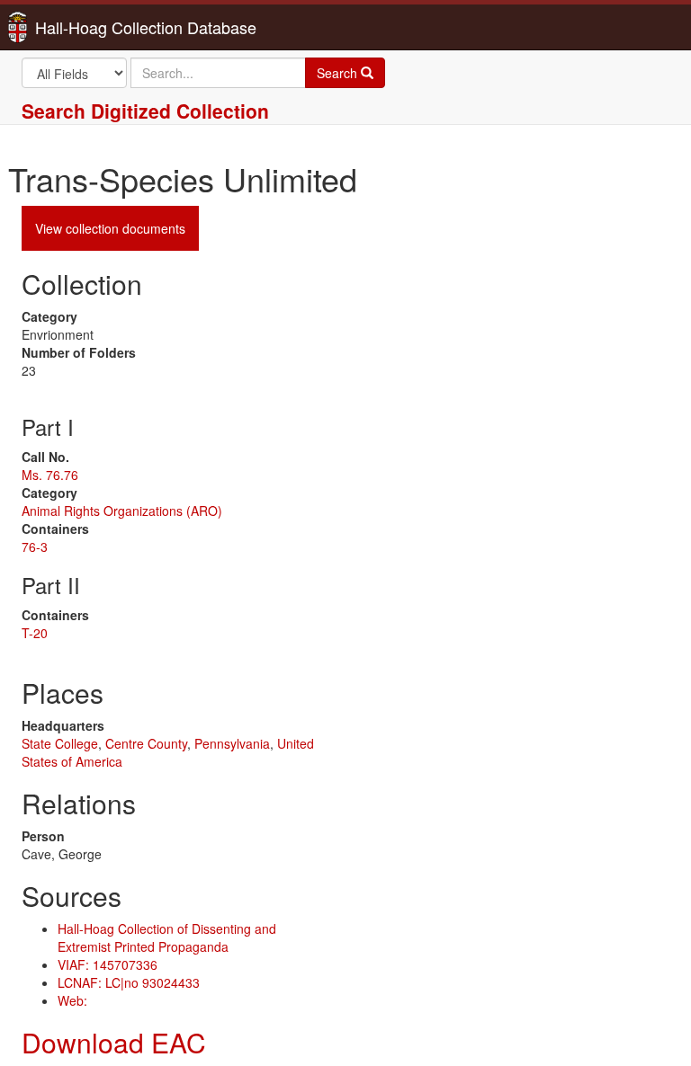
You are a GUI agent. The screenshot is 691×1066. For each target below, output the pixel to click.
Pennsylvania (232, 743)
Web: (72, 1000)
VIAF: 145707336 (107, 964)
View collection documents (110, 228)
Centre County (146, 743)
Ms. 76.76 (50, 475)
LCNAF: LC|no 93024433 (129, 982)
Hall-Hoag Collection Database (89, 27)
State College (60, 743)
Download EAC (114, 1042)
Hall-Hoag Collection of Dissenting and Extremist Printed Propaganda (167, 937)
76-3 (35, 546)
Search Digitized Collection (145, 110)
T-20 (35, 633)
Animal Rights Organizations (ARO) (122, 511)
